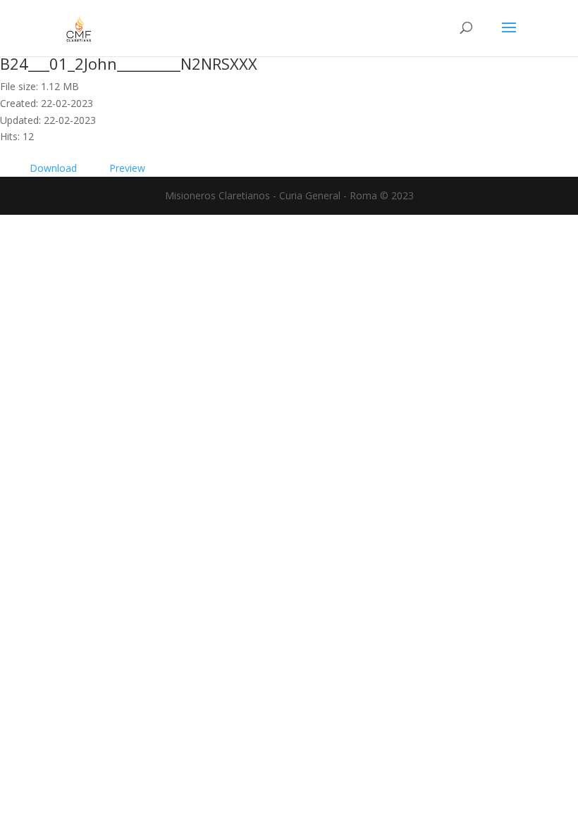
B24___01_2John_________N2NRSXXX (128, 63)
